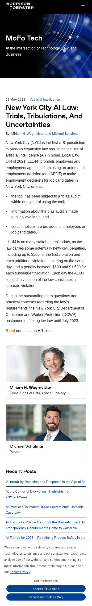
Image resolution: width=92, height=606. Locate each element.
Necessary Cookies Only (46, 597)
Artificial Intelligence (45, 99)
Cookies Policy (20, 572)
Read (10, 331)
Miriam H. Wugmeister (28, 133)
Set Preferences (46, 581)
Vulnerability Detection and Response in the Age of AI (45, 482)
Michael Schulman (65, 133)
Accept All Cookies (46, 589)
